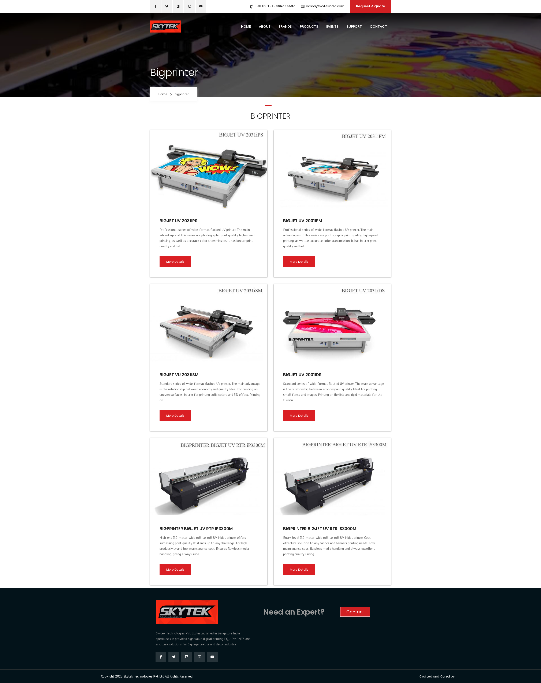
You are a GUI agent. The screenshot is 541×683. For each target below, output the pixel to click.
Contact (378, 26)
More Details (175, 262)
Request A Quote (370, 6)
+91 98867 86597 (281, 6)
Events (332, 26)
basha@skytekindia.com (325, 6)
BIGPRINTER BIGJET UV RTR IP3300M (196, 529)
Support (354, 26)
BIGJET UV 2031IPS (178, 221)
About (264, 26)
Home (246, 26)
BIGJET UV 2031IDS (302, 375)
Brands (285, 26)
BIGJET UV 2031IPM (302, 221)
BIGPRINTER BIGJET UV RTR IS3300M (319, 529)
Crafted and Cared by (437, 676)
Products (309, 26)
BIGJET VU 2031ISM (179, 375)
